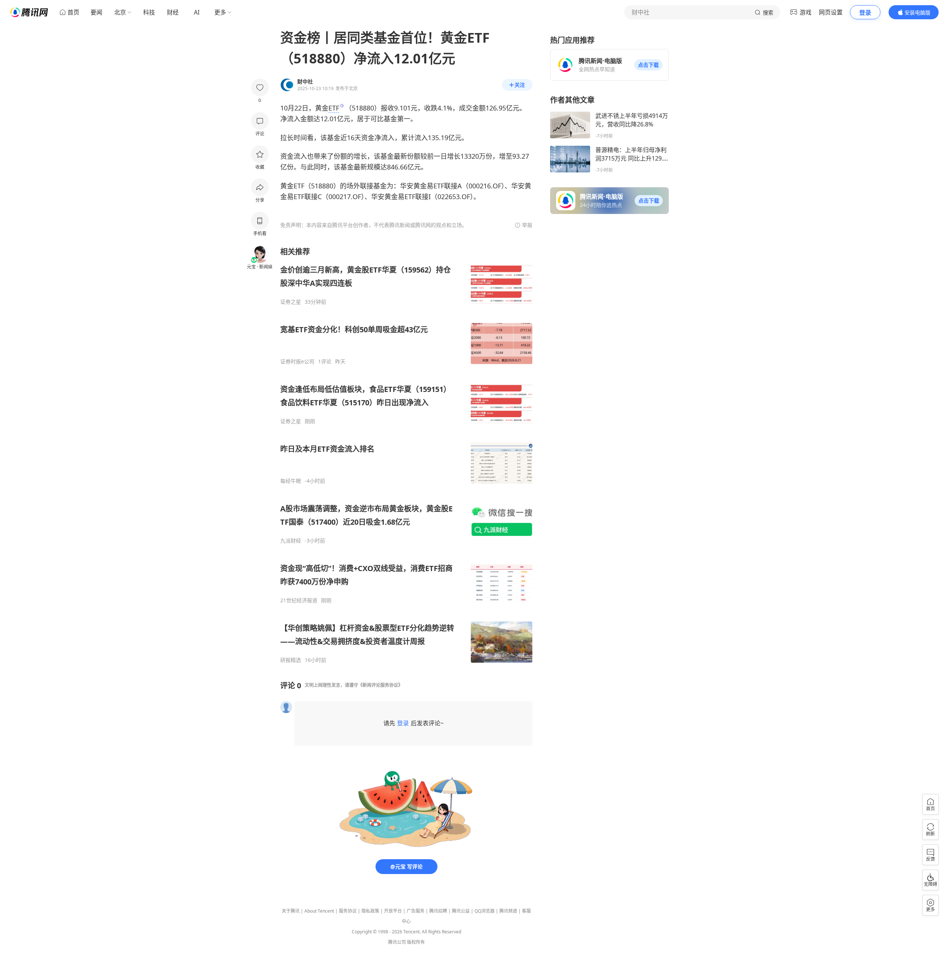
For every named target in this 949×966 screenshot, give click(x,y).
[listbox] (406, 455)
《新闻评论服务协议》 (380, 685)
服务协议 (348, 911)
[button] (648, 64)
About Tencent (319, 911)
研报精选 (290, 660)
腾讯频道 (508, 911)
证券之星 (290, 301)
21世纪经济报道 (298, 600)
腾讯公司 (397, 942)
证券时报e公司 (297, 361)
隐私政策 (370, 911)
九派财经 (290, 540)
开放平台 (393, 911)
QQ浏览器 (484, 911)
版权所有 (416, 942)
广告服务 (415, 911)
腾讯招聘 (438, 911)
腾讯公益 (461, 911)
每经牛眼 (290, 481)
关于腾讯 (291, 911)
